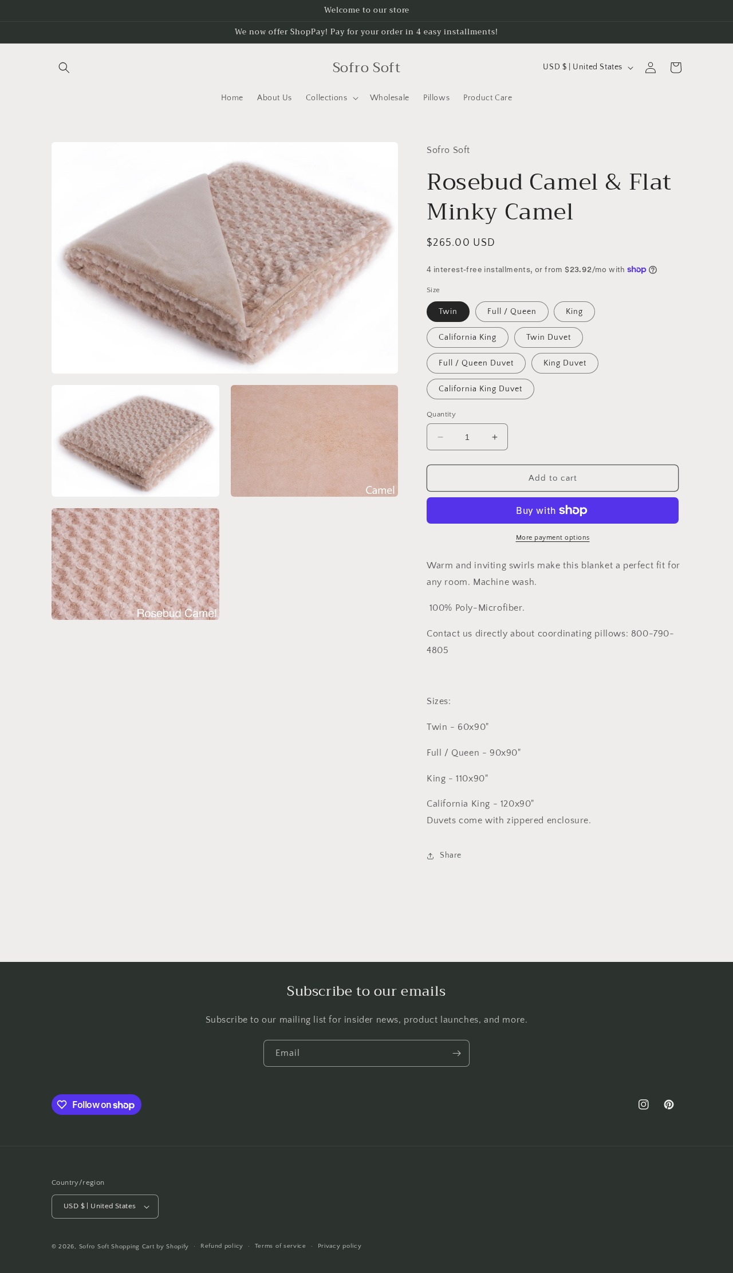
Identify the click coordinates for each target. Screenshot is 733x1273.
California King (467, 337)
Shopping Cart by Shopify (150, 1246)
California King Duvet (480, 389)
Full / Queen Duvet (476, 363)
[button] (64, 67)
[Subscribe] (456, 1053)
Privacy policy (340, 1246)
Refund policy (221, 1246)
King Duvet (564, 363)
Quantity (441, 414)
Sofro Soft (95, 1246)
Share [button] (451, 855)
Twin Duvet (548, 337)
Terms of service (280, 1246)
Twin (448, 311)
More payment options (553, 537)
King (574, 311)
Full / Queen (512, 311)
